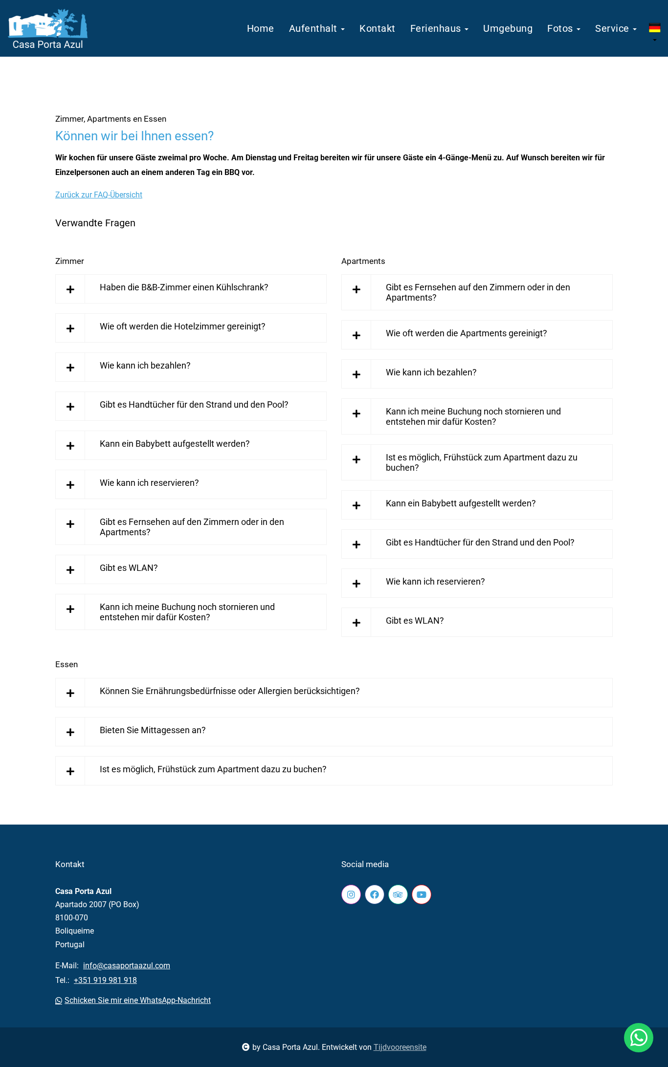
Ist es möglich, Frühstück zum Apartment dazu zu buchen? (482, 462)
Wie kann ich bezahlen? (145, 365)
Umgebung (508, 28)
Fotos (561, 28)
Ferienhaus (437, 28)
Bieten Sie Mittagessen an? (153, 730)
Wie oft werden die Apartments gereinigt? (466, 333)
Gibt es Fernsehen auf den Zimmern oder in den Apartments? (192, 527)
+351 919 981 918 (105, 980)
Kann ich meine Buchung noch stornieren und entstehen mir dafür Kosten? (187, 612)
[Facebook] (374, 894)
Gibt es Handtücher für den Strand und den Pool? (194, 404)
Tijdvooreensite (400, 1047)
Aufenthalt (314, 28)
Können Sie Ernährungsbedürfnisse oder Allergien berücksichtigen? (230, 691)
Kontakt (377, 28)
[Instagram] (351, 894)
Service (613, 28)
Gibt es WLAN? (129, 568)
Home (260, 28)
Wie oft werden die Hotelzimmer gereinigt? (183, 326)
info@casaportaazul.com (126, 965)
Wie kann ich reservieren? (149, 483)
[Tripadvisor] (398, 894)
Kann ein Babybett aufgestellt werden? (175, 443)
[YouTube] (421, 894)
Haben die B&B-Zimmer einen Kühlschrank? (184, 287)
